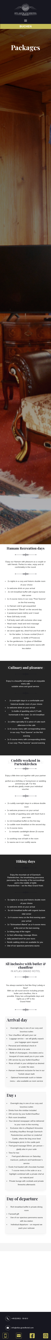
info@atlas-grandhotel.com (22, 1327)
